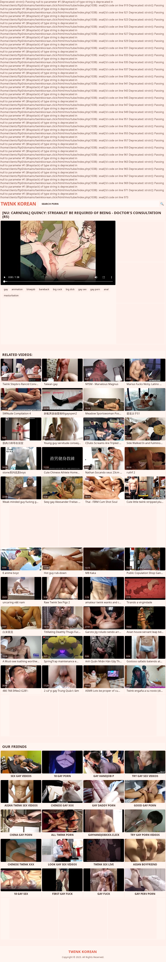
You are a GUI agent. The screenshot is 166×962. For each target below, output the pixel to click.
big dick (70, 289)
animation (17, 289)
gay (6, 289)
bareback (44, 289)
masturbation (11, 295)
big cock (57, 289)
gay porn (95, 289)
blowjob (31, 289)
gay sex (82, 289)
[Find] (162, 203)
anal (106, 289)
